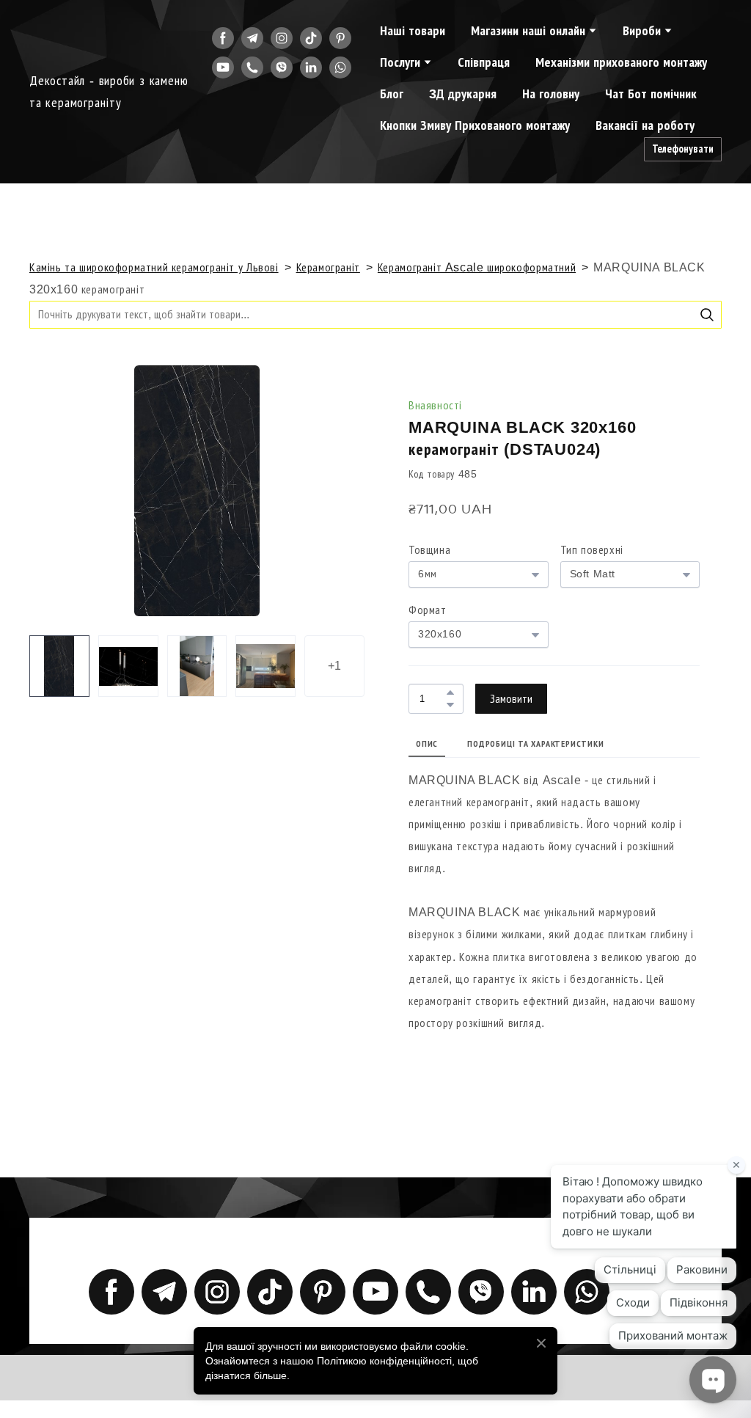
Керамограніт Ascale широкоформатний (477, 267)
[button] (223, 38)
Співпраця (484, 62)
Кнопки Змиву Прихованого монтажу (475, 125)
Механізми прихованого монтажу (621, 62)
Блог (391, 94)
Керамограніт (328, 267)
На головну (550, 94)
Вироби (642, 30)
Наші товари (412, 30)
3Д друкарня (463, 94)
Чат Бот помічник (651, 94)
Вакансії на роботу (645, 125)
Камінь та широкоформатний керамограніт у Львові (154, 267)
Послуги (400, 62)
